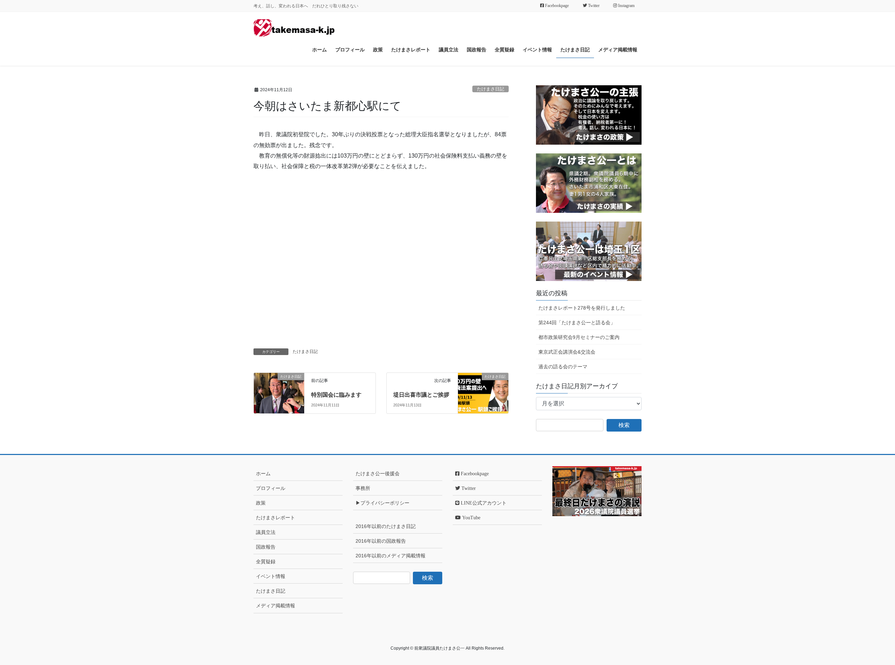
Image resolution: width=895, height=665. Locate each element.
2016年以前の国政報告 (381, 541)
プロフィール (270, 488)
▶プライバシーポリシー (382, 503)
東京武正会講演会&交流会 (566, 352)
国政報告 (265, 547)
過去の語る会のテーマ (562, 366)
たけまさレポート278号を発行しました (581, 308)
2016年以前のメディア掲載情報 (390, 555)
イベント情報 (270, 576)
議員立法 (265, 532)
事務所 (363, 488)
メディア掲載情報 (275, 605)
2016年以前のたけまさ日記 (386, 526)
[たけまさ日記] (279, 387)
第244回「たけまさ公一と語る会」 (576, 322)
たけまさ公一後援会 (378, 473)
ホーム (263, 473)
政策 (261, 503)
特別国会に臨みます (336, 395)
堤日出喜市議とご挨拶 (421, 395)
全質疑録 (265, 561)
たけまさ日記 (490, 89)
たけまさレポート (275, 517)
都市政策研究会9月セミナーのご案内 (579, 337)
